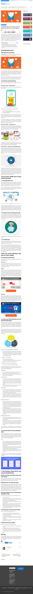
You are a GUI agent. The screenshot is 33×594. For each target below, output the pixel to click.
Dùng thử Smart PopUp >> (11, 290)
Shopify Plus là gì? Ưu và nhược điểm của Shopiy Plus (16, 555)
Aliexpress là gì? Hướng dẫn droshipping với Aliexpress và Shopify (6, 555)
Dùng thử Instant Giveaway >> (11, 315)
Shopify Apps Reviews (20, 7)
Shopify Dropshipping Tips (12, 7)
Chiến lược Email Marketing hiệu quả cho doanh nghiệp (9, 45)
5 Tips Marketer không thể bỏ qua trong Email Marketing (9, 46)
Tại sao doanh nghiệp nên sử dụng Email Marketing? (9, 44)
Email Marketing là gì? (5, 43)
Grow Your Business (4, 7)
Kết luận (3, 47)
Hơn (25, 7)
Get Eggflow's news (20, 568)
